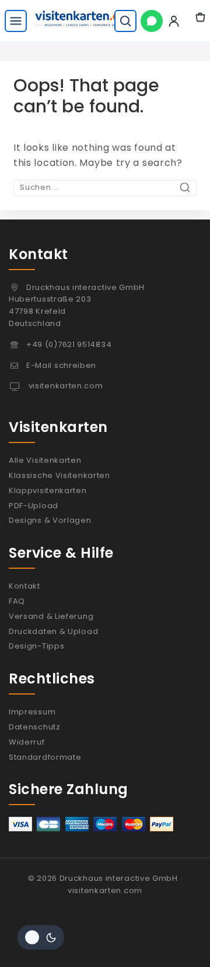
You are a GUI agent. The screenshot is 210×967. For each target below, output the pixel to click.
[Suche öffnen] (125, 21)
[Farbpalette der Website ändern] (41, 937)
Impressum (32, 711)
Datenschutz (35, 726)
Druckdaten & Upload (53, 631)
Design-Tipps (36, 645)
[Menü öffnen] (16, 21)
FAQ (17, 601)
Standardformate (45, 757)
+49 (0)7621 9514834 (68, 344)
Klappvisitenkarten (48, 490)
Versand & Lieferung (51, 616)
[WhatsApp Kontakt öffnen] (152, 21)
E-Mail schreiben (61, 365)
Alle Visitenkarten (45, 460)
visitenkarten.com (64, 385)
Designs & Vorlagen (50, 520)
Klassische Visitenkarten (59, 475)
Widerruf (27, 742)
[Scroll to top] (176, 939)
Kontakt (24, 585)
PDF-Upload (33, 505)
